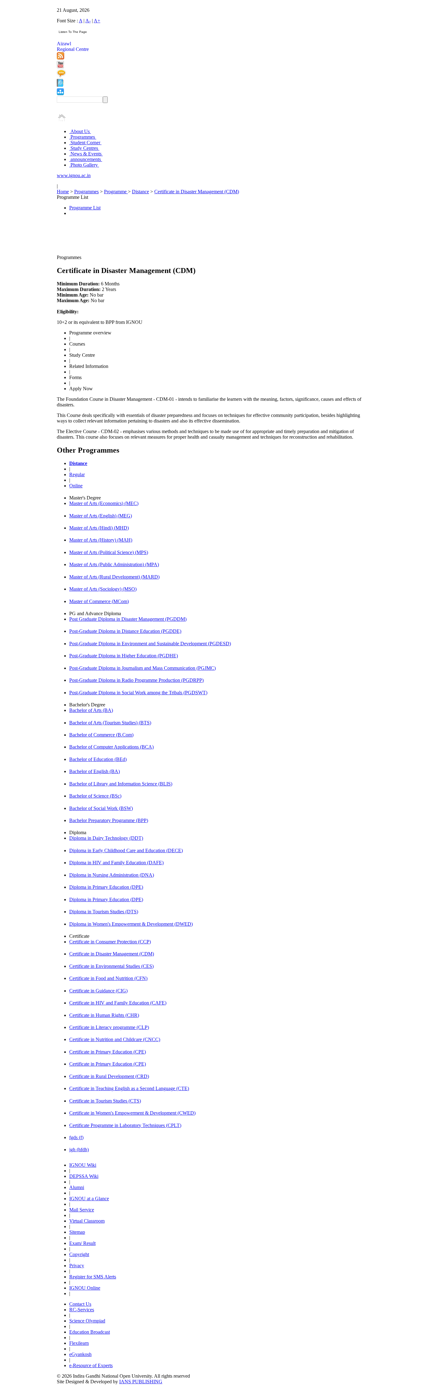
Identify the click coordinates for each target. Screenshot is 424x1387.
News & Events (86, 153)
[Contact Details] (60, 85)
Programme (116, 191)
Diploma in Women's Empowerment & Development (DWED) (131, 924)
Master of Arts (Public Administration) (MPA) (114, 564)
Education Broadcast (89, 1332)
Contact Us (80, 1304)
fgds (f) (76, 1137)
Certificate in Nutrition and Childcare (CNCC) (114, 1039)
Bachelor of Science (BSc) (95, 796)
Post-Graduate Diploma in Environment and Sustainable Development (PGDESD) (150, 643)
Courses (77, 344)
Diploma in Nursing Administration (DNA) (111, 875)
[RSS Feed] (60, 57)
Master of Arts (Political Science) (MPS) (108, 552)
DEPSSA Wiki (83, 1176)
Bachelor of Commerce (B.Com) (101, 734)
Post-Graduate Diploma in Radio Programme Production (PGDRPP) (136, 680)
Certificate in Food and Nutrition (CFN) (108, 978)
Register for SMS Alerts (92, 1276)
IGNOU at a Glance (89, 1198)
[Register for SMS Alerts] (61, 75)
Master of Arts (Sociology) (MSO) (103, 589)
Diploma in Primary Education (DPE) (106, 887)
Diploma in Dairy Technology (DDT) (106, 838)
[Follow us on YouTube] (60, 66)
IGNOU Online (84, 1288)
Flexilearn (79, 1343)
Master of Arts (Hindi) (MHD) (99, 527)
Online (76, 485)
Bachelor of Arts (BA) (91, 710)
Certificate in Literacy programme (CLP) (109, 1027)
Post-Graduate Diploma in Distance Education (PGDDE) (125, 631)
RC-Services (81, 1309)
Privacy (76, 1265)
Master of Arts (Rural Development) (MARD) (114, 576)
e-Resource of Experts (91, 1365)
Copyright (79, 1254)
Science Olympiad (87, 1320)
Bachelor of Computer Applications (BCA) (111, 746)
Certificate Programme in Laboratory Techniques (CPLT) (125, 1125)
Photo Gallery (84, 165)
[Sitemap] (60, 93)
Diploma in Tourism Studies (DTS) (103, 911)
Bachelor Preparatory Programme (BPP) (108, 820)
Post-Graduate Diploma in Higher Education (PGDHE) (123, 655)
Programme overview (90, 332)
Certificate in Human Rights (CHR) (104, 1015)
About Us (80, 131)
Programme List (85, 207)
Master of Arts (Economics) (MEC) (103, 503)
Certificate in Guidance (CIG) (98, 990)
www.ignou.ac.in (74, 175)
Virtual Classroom (87, 1221)
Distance (140, 191)
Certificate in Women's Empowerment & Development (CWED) (132, 1113)
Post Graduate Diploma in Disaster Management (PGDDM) (128, 619)
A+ (97, 20)
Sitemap (77, 1232)
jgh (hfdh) (79, 1149)
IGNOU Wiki (82, 1165)
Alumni (76, 1187)
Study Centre (82, 355)
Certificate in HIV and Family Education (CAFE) (117, 1002)
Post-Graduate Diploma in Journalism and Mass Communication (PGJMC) (142, 668)
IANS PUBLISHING (140, 1381)
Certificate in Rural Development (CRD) (109, 1076)
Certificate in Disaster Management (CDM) (196, 191)
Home (63, 191)
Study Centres (84, 148)
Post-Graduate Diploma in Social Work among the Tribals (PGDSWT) (138, 692)
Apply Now (81, 388)
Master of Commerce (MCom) (99, 601)
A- (88, 20)
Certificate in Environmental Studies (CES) (111, 966)
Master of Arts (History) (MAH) (100, 540)
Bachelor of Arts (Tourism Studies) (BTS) (110, 722)
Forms (75, 377)
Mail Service (81, 1209)
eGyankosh (80, 1354)
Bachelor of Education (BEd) (98, 759)
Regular (77, 474)
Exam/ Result (82, 1243)
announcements (85, 159)
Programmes (82, 137)
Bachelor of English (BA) (94, 771)
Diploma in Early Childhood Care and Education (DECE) (126, 850)
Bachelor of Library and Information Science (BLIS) (120, 783)
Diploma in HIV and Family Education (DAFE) (116, 862)
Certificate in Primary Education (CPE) (107, 1051)
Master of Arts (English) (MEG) (100, 515)
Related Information (88, 366)
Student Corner (85, 142)
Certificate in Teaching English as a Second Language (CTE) (129, 1088)
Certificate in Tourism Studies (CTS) (105, 1100)
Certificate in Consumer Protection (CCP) (110, 941)
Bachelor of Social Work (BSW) (101, 808)
